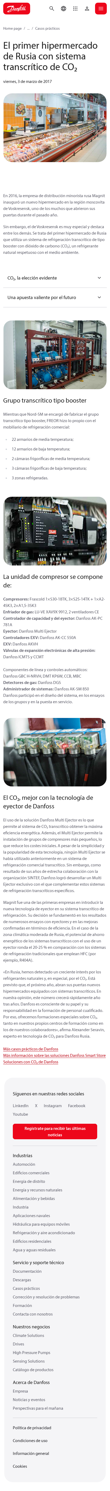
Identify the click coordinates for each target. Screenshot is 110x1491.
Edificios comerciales (31, 1172)
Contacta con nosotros (33, 1314)
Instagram (53, 1105)
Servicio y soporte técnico (38, 1262)
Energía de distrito (29, 1181)
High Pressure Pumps (31, 1352)
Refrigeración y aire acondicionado (44, 1232)
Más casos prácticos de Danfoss (30, 1049)
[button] (75, 8)
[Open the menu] (101, 8)
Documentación (27, 1271)
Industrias (22, 1155)
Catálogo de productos (33, 1369)
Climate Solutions (28, 1335)
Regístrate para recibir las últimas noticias (55, 1131)
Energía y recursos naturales (37, 1189)
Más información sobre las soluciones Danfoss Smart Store (54, 1055)
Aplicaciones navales (31, 1215)
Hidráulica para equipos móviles (41, 1224)
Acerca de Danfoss (31, 1382)
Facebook (76, 1105)
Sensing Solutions (29, 1361)
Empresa (20, 1391)
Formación (22, 1305)
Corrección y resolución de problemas (46, 1296)
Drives (18, 1344)
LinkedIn (21, 1105)
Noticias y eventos (29, 1399)
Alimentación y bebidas (34, 1198)
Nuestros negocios (31, 1327)
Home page (12, 28)
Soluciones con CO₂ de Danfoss (30, 1061)
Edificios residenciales (32, 1241)
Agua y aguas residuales (34, 1249)
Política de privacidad (32, 1427)
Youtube (20, 1114)
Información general (31, 1453)
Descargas (22, 1279)
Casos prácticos (47, 28)
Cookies (20, 1466)
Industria (21, 1207)
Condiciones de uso (30, 1440)
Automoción (24, 1164)
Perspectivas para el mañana (38, 1408)
